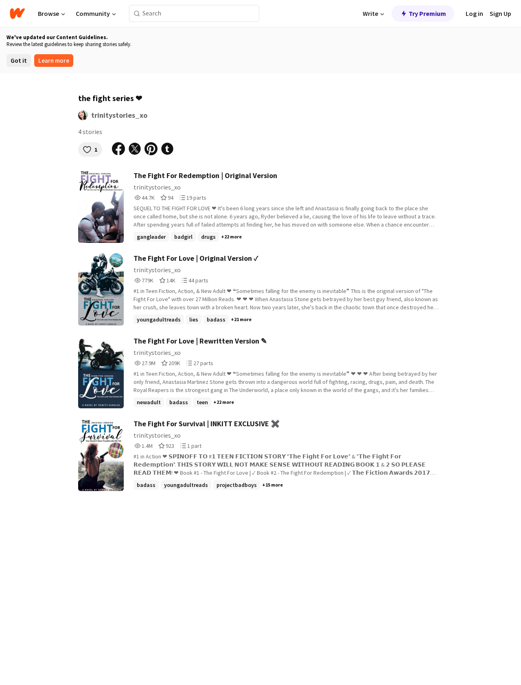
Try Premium (427, 13)
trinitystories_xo (119, 115)
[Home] (17, 13)
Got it (19, 60)
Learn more (53, 60)
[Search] (137, 13)
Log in (474, 13)
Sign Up (500, 13)
